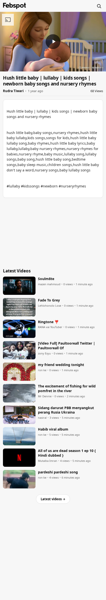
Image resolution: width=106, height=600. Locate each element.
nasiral (42, 417)
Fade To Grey (49, 300)
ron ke (42, 370)
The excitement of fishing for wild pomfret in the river (67, 388)
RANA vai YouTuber (50, 327)
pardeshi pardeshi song (58, 472)
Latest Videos (17, 271)
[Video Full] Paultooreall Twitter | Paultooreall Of (66, 345)
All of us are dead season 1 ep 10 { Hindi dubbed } (67, 453)
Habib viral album (53, 429)
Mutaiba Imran (47, 461)
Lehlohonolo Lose (49, 305)
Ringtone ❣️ (48, 322)
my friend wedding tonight (61, 365)
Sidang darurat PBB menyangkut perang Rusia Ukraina (66, 410)
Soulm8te (46, 279)
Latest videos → (53, 499)
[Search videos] (99, 6)
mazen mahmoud (49, 284)
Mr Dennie (45, 396)
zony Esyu (44, 353)
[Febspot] (14, 6)
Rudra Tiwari (13, 91)
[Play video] (53, 41)
